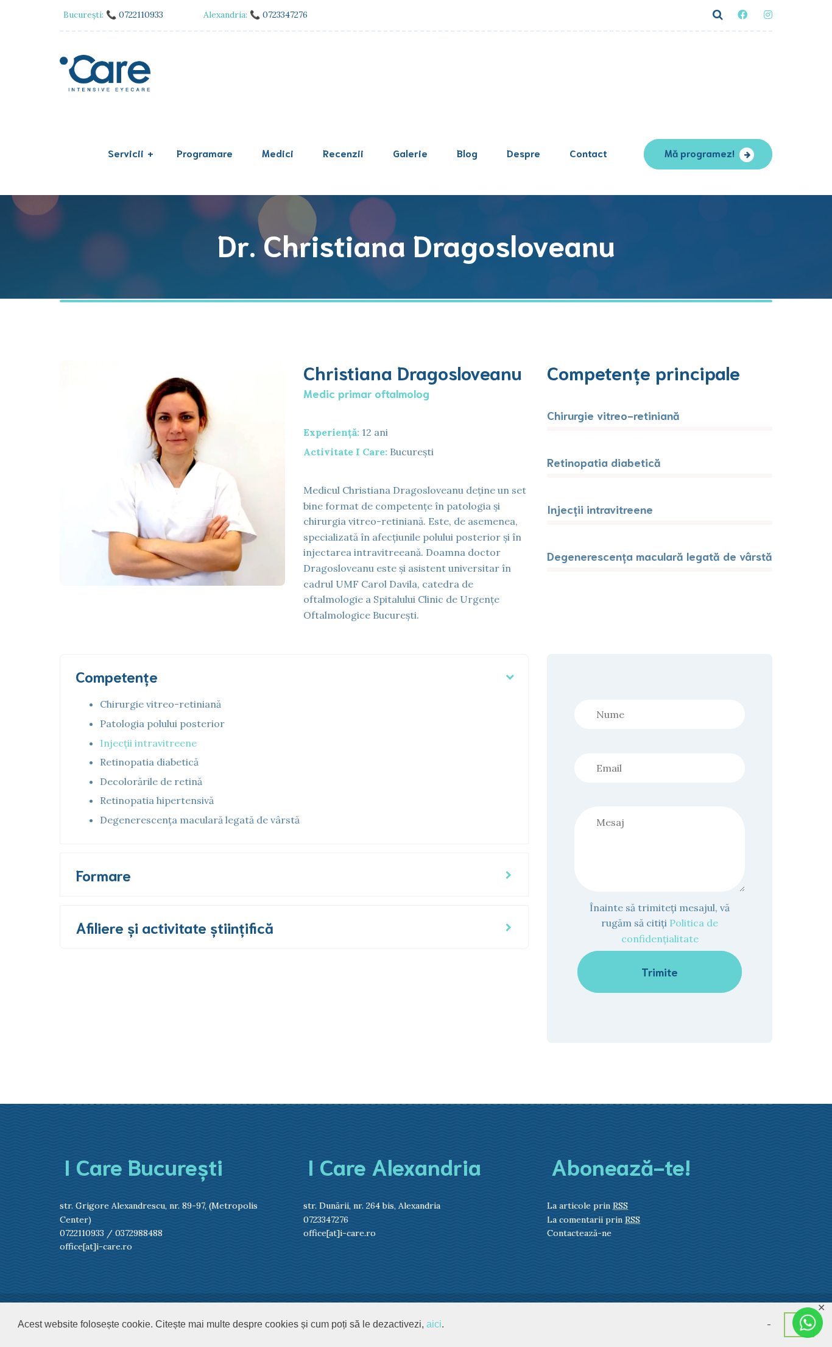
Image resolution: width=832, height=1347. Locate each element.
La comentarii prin (593, 1219)
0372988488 (139, 1233)
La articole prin (587, 1205)
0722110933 (82, 1233)
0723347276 (327, 1219)
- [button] (769, 1324)
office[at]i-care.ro (96, 1246)
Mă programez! (700, 152)
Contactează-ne (579, 1233)
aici (434, 1324)
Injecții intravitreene (148, 743)
